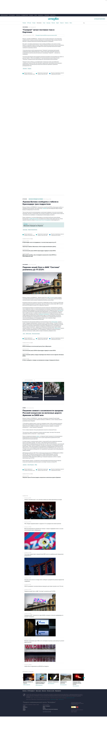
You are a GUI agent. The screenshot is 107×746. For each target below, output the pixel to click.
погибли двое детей (33, 218)
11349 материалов (26, 684)
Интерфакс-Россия (24, 15)
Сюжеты (66, 22)
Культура (48, 22)
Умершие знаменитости (53, 681)
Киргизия (25, 68)
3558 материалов (39, 685)
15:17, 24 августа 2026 (31, 83)
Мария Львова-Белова (32, 229)
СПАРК (24, 706)
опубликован (38, 123)
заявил (37, 436)
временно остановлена (44, 314)
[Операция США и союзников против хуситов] (78, 680)
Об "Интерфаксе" (12, 15)
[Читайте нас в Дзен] (43, 711)
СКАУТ (24, 708)
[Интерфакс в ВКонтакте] (47, 711)
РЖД (36, 464)
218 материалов (76, 685)
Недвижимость (40, 15)
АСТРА (24, 710)
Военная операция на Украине (36, 199)
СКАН (44, 707)
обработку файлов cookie (70, 697)
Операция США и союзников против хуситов (77, 683)
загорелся (60, 310)
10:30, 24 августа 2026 (32, 264)
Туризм (35, 15)
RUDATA (44, 708)
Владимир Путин (26, 158)
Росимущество (33, 158)
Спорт (44, 22)
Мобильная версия (4, 15)
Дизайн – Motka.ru (74, 711)
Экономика (39, 22)
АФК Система (28, 333)
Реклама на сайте (50, 690)
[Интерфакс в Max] (50, 711)
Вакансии (44, 690)
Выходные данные (74, 710)
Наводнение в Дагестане (63, 682)
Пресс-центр (38, 690)
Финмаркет (31, 15)
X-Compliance (25, 707)
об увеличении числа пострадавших (43, 220)
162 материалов (63, 684)
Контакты (25, 690)
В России (29, 22)
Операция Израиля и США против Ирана (40, 683)
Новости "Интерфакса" (46, 706)
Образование (46, 15)
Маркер (24, 709)
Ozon (24, 333)
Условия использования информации (77, 709)
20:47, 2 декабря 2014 (32, 27)
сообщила (44, 208)
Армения (24, 464)
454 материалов (51, 683)
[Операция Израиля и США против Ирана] (41, 680)
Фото (71, 22)
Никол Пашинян (31, 464)
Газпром (29, 68)
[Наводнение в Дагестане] (65, 680)
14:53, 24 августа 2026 (30, 407)
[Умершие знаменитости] (53, 680)
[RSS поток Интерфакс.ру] (48, 711)
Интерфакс (53, 19)
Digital (57, 22)
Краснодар (25, 229)
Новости (62, 22)
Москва (53, 22)
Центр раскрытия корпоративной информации (50, 709)
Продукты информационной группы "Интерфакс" (39, 702)
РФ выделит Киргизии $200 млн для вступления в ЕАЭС (46, 35)
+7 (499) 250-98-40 (53, 699)
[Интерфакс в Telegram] (45, 711)
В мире (33, 22)
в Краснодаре (54, 321)
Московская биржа (36, 333)
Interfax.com (18, 15)
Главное (24, 22)
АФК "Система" (51, 297)
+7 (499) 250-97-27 (61, 699)
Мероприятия (52, 15)
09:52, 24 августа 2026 (47, 199)
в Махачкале (57, 328)
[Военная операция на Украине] (28, 680)
